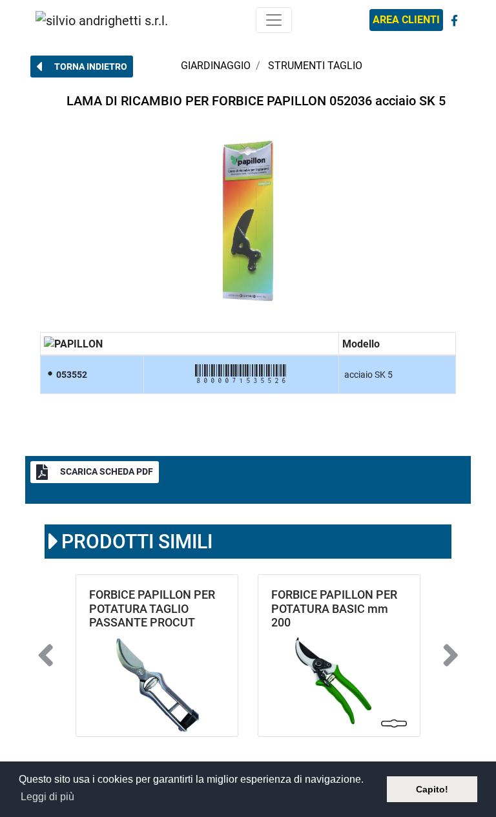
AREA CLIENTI (406, 20)
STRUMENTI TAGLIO (315, 65)
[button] (81, 67)
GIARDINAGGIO (216, 65)
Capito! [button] (432, 789)
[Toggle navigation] (274, 20)
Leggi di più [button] (47, 796)
